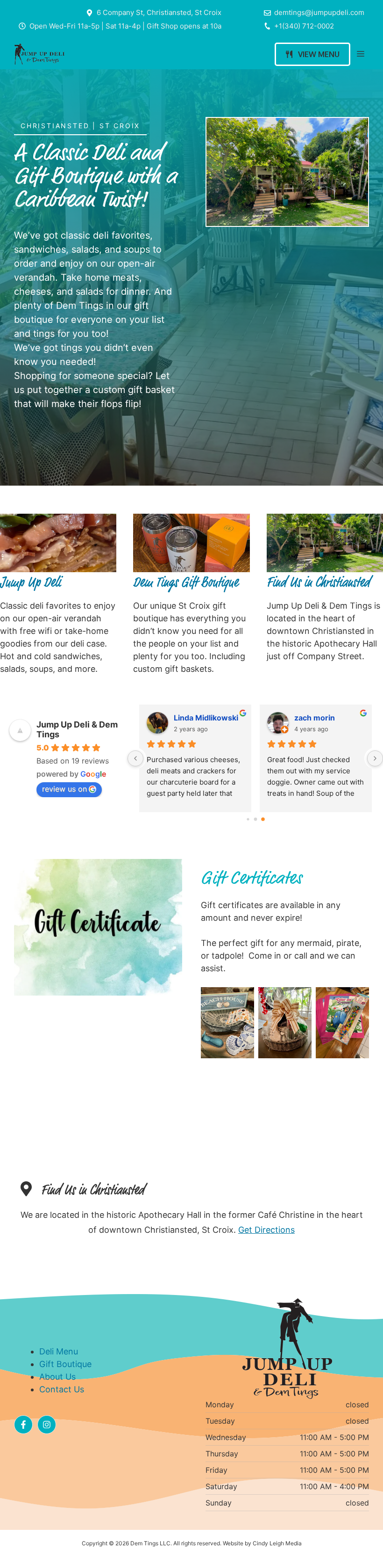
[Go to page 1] (255, 819)
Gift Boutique (65, 1364)
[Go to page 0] (248, 819)
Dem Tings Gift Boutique (185, 581)
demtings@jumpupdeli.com (319, 12)
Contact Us (61, 1389)
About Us (57, 1377)
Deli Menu (58, 1351)
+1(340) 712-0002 (304, 26)
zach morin (314, 717)
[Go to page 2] (263, 819)
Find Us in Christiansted (318, 581)
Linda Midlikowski (206, 717)
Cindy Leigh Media (277, 1543)
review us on (64, 788)
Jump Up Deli (30, 581)
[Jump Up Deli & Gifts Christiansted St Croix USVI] (39, 54)
